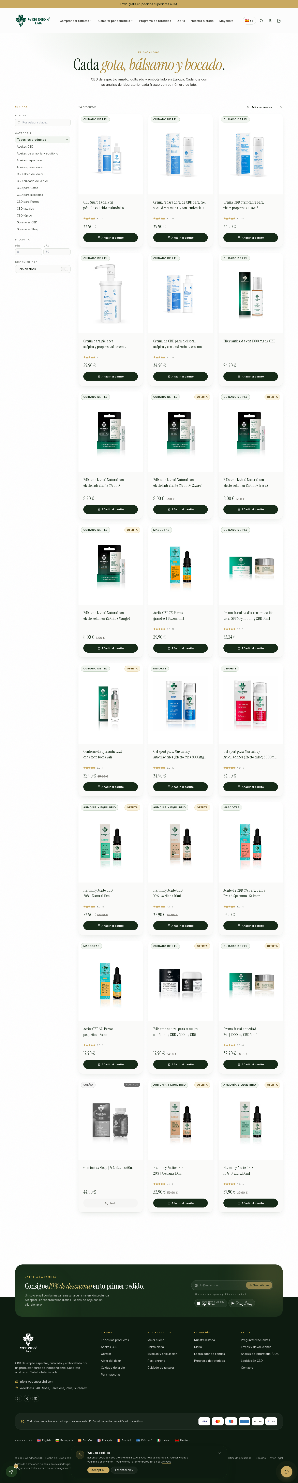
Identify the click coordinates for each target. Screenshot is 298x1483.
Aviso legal (276, 1457)
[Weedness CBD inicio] (28, 1343)
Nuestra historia (202, 21)
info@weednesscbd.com (36, 1381)
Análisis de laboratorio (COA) (260, 1353)
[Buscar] (261, 21)
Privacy (166, 1461)
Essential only (124, 1470)
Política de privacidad (239, 1457)
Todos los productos (31, 139)
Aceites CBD (109, 1347)
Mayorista (226, 21)
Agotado (110, 1203)
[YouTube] (35, 1398)
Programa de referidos (155, 21)
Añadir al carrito (113, 237)
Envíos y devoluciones (256, 1347)
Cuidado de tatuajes (161, 1367)
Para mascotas (110, 1374)
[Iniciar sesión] (270, 21)
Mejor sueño (156, 1340)
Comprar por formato (74, 21)
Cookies (261, 1457)
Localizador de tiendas (209, 1353)
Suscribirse (261, 1285)
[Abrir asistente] (286, 1471)
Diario (181, 21)
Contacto (247, 1367)
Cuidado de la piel (113, 1367)
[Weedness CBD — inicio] (32, 20)
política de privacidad (234, 1294)
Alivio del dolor (111, 1360)
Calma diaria (156, 1347)
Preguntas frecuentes (255, 1340)
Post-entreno (156, 1360)
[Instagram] (18, 1398)
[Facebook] (27, 1398)
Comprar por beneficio (114, 21)
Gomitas (106, 1353)
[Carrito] (279, 21)
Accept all (98, 1470)
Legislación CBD (252, 1360)
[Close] (219, 1453)
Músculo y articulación (162, 1353)
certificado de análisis (129, 1421)
